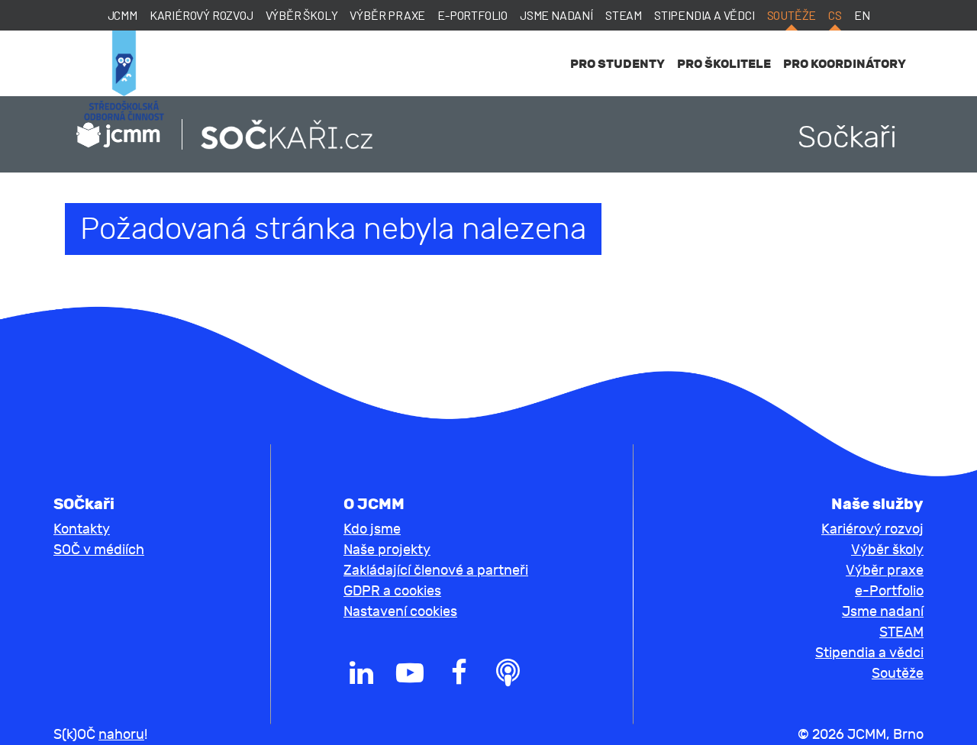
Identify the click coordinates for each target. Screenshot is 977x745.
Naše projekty (386, 550)
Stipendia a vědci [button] (869, 653)
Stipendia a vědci (704, 15)
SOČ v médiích (98, 550)
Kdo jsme (372, 529)
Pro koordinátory (844, 63)
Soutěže (792, 15)
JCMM (122, 15)
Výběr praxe (387, 15)
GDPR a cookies (392, 591)
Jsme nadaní (556, 15)
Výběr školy (302, 15)
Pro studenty (617, 63)
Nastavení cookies (400, 612)
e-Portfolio (472, 15)
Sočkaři (847, 137)
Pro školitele (724, 63)
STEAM (623, 15)
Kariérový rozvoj (201, 15)
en (862, 15)
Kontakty (81, 529)
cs (835, 15)
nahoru (121, 735)
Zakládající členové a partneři (435, 571)
